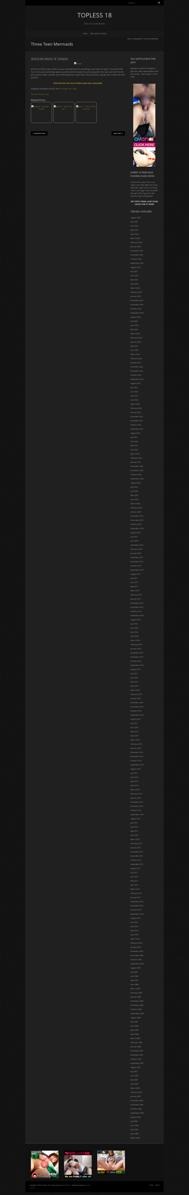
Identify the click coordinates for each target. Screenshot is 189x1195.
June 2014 (134, 727)
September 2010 (137, 914)
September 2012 (137, 814)
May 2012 (134, 831)
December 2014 (136, 702)
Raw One (49, 59)
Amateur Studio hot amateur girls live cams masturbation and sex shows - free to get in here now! (144, 72)
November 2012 (136, 806)
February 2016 (136, 644)
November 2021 (136, 420)
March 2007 (135, 1088)
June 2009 (134, 976)
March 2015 (135, 690)
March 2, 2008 (38, 59)
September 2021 (137, 429)
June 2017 (134, 582)
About (157, 1185)
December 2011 (136, 852)
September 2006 (137, 1113)
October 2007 (135, 1059)
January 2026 (135, 246)
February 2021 (136, 458)
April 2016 (134, 636)
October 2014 (135, 711)
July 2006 (134, 1121)
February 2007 (136, 1092)
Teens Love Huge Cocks (139, 190)
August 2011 (135, 868)
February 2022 (136, 408)
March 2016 (135, 640)
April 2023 (134, 350)
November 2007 (136, 1055)
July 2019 (134, 536)
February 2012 (136, 843)
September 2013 (137, 764)
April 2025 (134, 284)
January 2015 (135, 698)
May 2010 (134, 930)
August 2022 (135, 383)
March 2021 (135, 454)
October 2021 (135, 425)
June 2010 (134, 926)
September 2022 (137, 379)
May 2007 (134, 1080)
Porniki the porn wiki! (40, 94)
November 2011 (136, 856)
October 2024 (135, 308)
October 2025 (135, 259)
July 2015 (134, 673)
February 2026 (136, 242)
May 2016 (134, 632)
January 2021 (135, 462)
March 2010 (135, 939)
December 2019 (136, 516)
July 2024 (134, 321)
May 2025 (134, 279)
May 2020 (134, 495)
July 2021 (134, 437)
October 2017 (135, 565)
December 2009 (136, 951)
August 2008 (135, 1017)
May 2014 (134, 731)
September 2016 (137, 615)
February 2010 (136, 943)
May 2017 (134, 586)
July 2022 (134, 387)
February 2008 (136, 1042)
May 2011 (134, 881)
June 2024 (134, 325)
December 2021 (136, 416)
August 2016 (135, 619)
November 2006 (136, 1104)
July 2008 (134, 1021)
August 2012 (135, 818)
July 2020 (134, 487)
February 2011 (136, 893)
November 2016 (136, 607)
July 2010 (134, 922)
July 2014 (134, 723)
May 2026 (134, 230)
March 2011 (135, 889)
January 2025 (135, 296)
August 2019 (135, 532)
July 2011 (134, 872)
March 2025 (135, 288)
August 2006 (135, 1117)
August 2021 (135, 433)
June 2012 (134, 827)
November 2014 (136, 706)
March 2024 (135, 333)
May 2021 (134, 445)
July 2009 (134, 972)
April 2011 (134, 885)
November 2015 (136, 657)
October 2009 (135, 959)
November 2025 (136, 255)
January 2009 (135, 997)
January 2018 (135, 553)
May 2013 (134, 781)
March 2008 (135, 1038)
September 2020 (137, 478)
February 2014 (136, 744)
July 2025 (134, 271)
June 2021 (134, 441)
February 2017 (136, 594)
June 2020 (134, 491)
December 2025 (136, 250)
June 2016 (134, 628)
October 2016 (135, 611)
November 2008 (136, 1005)
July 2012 (134, 822)
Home (85, 33)
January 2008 (135, 1046)
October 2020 (135, 474)
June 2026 (134, 226)
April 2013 (134, 785)
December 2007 (136, 1050)
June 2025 (134, 275)
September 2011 (137, 864)
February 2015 (136, 694)
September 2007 (137, 1063)
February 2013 (136, 793)
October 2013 (135, 760)
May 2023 (134, 346)
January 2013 (135, 798)
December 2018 (136, 545)
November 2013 (136, 756)
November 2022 (136, 371)
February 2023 (136, 358)
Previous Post (40, 133)
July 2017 (134, 578)
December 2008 (136, 1001)
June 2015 (134, 677)
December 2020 (136, 466)
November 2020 (136, 470)
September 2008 (137, 1013)
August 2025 (135, 267)
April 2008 (134, 1034)
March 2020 (135, 503)
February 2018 (136, 549)
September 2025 (137, 263)
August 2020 (135, 483)
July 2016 (134, 624)
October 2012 (135, 810)
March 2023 (135, 354)
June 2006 (134, 1125)
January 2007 (135, 1096)
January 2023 (135, 362)
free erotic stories (98, 33)
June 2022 (134, 391)
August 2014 (135, 719)
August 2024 (135, 317)
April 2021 (134, 449)
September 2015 (137, 665)
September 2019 (137, 528)
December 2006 (136, 1100)
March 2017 (135, 590)
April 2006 (134, 1133)
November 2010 (136, 905)
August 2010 (135, 918)
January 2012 (135, 847)
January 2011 (135, 897)
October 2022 (135, 375)
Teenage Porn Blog (68, 88)
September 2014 (137, 715)
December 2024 (136, 300)
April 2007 (134, 1084)
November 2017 (136, 561)
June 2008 (134, 1026)
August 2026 (135, 217)
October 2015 (135, 661)
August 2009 (135, 968)
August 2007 (135, 1067)
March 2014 (135, 740)
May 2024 (134, 329)
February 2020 (136, 507)
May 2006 (134, 1129)
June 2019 (134, 541)
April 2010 (134, 934)
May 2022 (134, 396)
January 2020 (135, 512)
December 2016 (136, 603)
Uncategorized (137, 39)
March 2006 (135, 1138)
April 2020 (134, 499)
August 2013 (135, 769)
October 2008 (135, 1009)
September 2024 (137, 313)
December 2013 (136, 752)
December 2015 (136, 653)
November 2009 (136, 955)
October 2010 (135, 910)
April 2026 (134, 234)
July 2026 (134, 221)
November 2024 (136, 304)
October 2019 (135, 524)
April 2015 (134, 686)
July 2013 (134, 773)
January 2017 (135, 599)
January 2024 (135, 342)
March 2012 (135, 839)
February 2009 (136, 992)
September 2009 (137, 963)
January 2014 (135, 748)
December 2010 (136, 901)
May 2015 (134, 682)
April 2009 (134, 984)
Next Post (117, 133)
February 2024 (136, 337)
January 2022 (135, 412)
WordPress (67, 1185)
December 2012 (136, 802)
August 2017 (135, 574)
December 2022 (136, 366)
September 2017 (137, 570)
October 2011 (135, 860)
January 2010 (135, 947)
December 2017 (136, 557)
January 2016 (135, 648)
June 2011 (134, 876)
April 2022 (134, 400)
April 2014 (134, 735)
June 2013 (134, 777)
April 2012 (134, 835)
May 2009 (134, 980)
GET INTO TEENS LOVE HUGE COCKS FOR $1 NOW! (144, 202)
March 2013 (135, 789)
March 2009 (135, 988)
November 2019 (136, 520)
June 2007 (134, 1075)
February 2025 (136, 292)
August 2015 (135, 669)
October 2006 (135, 1109)
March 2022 (135, 404)
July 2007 (134, 1071)
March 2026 (135, 238)
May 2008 (134, 1030)
